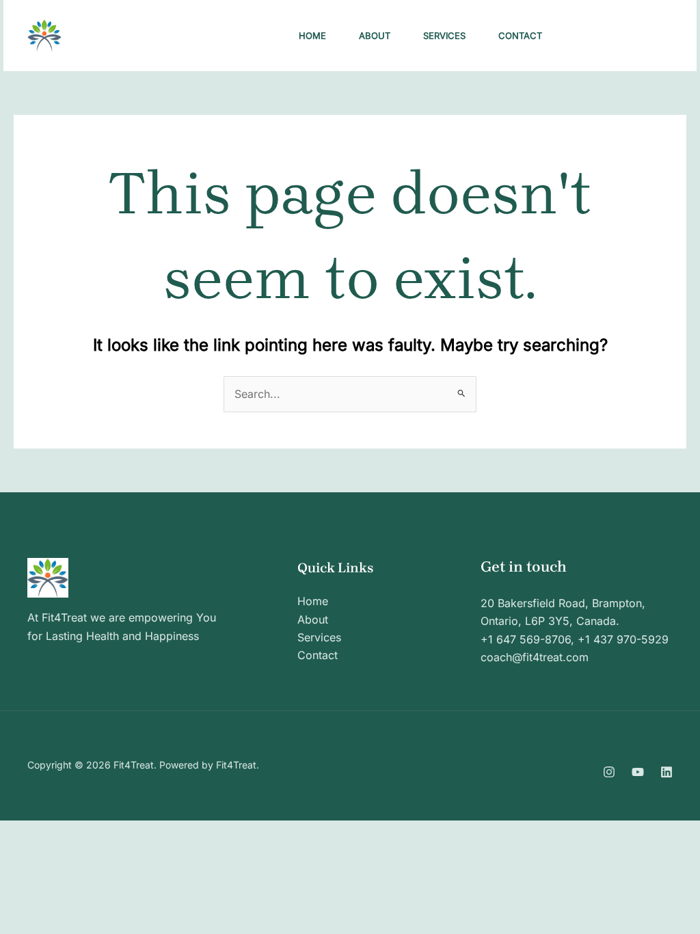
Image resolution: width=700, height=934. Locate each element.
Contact (520, 35)
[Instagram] (609, 772)
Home (312, 35)
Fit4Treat (116, 35)
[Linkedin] (666, 772)
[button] (622, 35)
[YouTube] (638, 772)
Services (444, 35)
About (374, 35)
